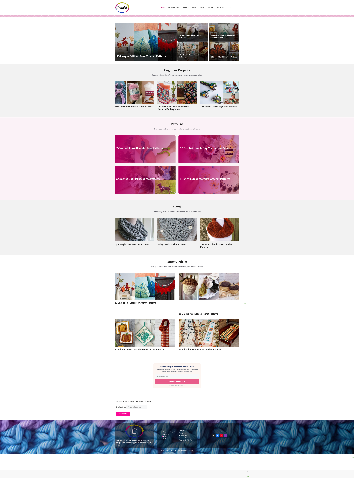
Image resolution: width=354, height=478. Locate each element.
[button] (236, 7)
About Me (182, 433)
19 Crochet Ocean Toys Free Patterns (218, 106)
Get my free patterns (177, 381)
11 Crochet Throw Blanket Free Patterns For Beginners (173, 108)
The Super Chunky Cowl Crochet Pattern (216, 245)
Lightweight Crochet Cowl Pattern (132, 244)
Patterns (186, 7)
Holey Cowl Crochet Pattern (171, 244)
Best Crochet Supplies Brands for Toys (133, 106)
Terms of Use (183, 438)
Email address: (121, 407)
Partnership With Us (185, 440)
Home (162, 7)
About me (220, 7)
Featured (211, 7)
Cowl (194, 7)
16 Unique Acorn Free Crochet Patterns (198, 313)
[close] (247, 471)
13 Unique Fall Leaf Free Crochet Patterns (135, 302)
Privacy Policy (184, 435)
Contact (229, 7)
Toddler (201, 7)
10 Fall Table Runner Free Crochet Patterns (200, 349)
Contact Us (182, 431)
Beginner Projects (173, 7)
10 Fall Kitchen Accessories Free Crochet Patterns (139, 349)
